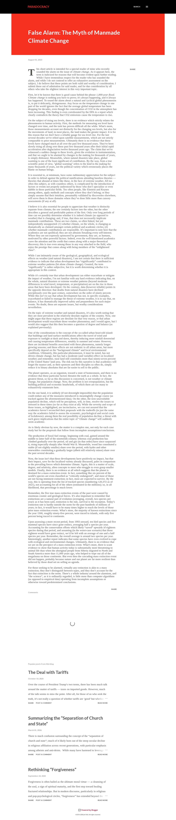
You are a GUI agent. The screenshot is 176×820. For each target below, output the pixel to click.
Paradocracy (38, 6)
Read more (103, 703)
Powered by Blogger (89, 810)
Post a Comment (44, 703)
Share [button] (132, 69)
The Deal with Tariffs (48, 672)
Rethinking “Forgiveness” (52, 769)
